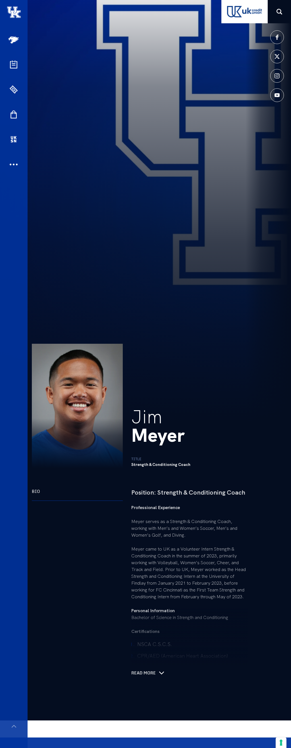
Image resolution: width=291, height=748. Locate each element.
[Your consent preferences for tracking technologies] (281, 742)
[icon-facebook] (277, 37)
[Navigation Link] (14, 40)
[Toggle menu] (14, 726)
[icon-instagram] (277, 76)
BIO (36, 491)
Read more (143, 673)
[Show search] (279, 11)
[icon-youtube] (277, 95)
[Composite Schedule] (13, 64)
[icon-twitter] (277, 56)
